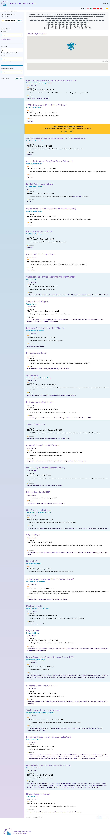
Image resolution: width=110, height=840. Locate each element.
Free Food (30, 154)
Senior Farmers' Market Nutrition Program (55, 599)
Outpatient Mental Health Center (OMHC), (58, 757)
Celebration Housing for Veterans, (37, 648)
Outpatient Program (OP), (62, 418)
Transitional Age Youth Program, (46, 677)
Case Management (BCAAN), (36, 701)
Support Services (41, 624)
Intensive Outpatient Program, (56, 461)
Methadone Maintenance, (46, 418)
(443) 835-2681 (31, 515)
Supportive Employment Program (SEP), (48, 755)
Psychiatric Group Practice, (64, 677)
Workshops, (48, 438)
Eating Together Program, (35, 599)
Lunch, (29, 552)
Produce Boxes (31, 270)
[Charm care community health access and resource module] (4, 3)
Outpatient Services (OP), (50, 758)
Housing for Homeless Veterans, (57, 648)
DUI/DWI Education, (90, 728)
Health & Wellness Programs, (36, 485)
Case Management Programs (53, 485)
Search (20, 20)
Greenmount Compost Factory (61, 438)
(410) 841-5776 (31, 584)
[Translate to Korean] (104, 8)
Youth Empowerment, (45, 552)
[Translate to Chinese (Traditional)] (98, 8)
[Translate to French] (101, 8)
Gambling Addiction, (78, 728)
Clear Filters (5, 78)
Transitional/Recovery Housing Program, (75, 528)
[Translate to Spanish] (107, 8)
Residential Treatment (88, 758)
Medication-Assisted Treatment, (37, 812)
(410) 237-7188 (31, 770)
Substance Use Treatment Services (98, 528)
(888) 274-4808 (31, 495)
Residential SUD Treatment (100, 295)
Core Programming (64, 368)
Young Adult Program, (74, 675)
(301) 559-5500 (31, 380)
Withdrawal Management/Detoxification (46, 321)
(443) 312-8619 (31, 405)
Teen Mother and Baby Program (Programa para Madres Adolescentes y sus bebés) (51, 395)
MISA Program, (63, 675)
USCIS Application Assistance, (46, 503)
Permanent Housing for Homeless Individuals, (80, 648)
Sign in (105, 3)
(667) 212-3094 (31, 799)
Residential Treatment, (61, 812)
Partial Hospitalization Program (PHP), (70, 758)
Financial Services (60, 503)
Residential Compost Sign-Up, (36, 438)
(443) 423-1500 (31, 282)
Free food (30, 121)
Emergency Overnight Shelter (35, 346)
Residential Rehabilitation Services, (91, 675)
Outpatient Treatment (74, 812)
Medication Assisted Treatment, (93, 757)
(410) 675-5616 (31, 257)
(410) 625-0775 (31, 471)
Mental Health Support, (34, 728)
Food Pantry (43, 650)
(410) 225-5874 (31, 189)
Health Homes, (31, 755)
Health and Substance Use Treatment (38, 98)
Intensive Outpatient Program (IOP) (80, 418)
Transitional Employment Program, (37, 368)
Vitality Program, (77, 677)
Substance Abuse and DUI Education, (52, 528)
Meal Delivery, (31, 624)
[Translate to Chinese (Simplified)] (95, 8)
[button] (12, 39)
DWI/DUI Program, (33, 418)
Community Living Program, (90, 677)
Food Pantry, (35, 552)
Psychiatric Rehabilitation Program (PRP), (43, 785)
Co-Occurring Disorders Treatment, (37, 295)
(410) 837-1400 (31, 636)
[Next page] (107, 817)
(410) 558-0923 (31, 611)
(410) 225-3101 (31, 715)
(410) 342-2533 (31, 333)
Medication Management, (64, 728)
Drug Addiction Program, (48, 728)
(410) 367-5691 (31, 689)
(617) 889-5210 (31, 356)
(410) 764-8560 (31, 662)
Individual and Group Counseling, (82, 295)
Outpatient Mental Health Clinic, (37, 461)
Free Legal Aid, (79, 552)
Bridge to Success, (53, 368)
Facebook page (76, 196)
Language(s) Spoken (7, 68)
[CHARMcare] (8, 831)
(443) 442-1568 (31, 448)
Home (3, 11)
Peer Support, (51, 812)
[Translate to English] (88, 8)
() (51, 80)
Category (4, 31)
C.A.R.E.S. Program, (52, 675)
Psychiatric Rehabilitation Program (75, 461)
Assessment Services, (33, 319)
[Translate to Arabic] (91, 8)
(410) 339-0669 (31, 307)
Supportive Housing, (95, 755)
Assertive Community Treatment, (37, 675)
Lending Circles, (32, 503)
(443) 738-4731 (31, 86)
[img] (28, 88)
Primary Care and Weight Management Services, (74, 755)
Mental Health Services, (34, 528)
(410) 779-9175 (31, 742)
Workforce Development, (59, 552)
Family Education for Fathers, (53, 701)
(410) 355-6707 (31, 538)
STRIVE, (64, 701)
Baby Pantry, (71, 552)
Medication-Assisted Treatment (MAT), (60, 295)
